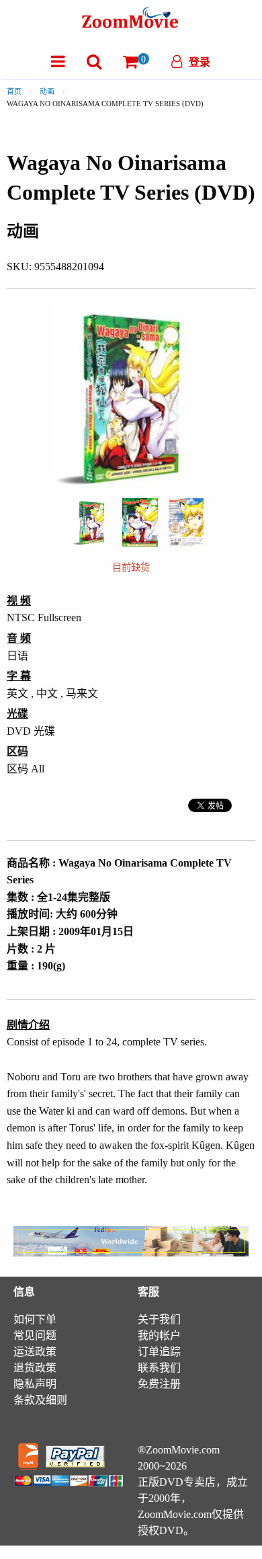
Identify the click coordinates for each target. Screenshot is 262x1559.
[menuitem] (58, 61)
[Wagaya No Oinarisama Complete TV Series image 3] (186, 522)
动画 (47, 91)
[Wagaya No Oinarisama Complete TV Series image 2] (140, 522)
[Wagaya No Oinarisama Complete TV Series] (92, 520)
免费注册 (159, 1384)
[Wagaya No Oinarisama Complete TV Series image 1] (92, 522)
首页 (14, 91)
